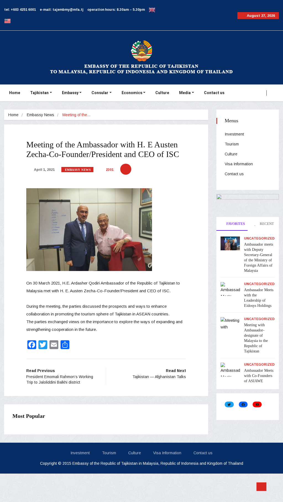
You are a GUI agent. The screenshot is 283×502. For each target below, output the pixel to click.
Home (14, 93)
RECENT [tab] (266, 224)
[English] (152, 10)
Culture (162, 93)
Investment (234, 134)
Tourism (232, 144)
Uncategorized (259, 238)
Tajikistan (39, 93)
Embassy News (40, 115)
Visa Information (239, 164)
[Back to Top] (261, 486)
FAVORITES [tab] (235, 224)
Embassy (70, 93)
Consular (99, 93)
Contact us (214, 93)
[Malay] (7, 21)
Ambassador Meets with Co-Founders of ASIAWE (258, 375)
